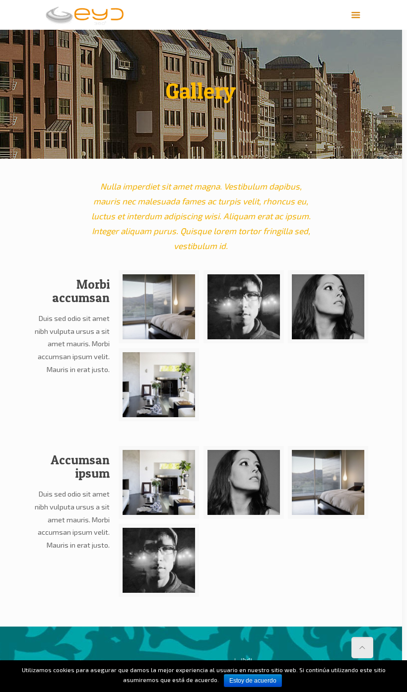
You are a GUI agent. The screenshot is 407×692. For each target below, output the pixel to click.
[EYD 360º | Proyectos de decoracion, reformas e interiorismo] (85, 15)
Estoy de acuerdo (252, 680)
